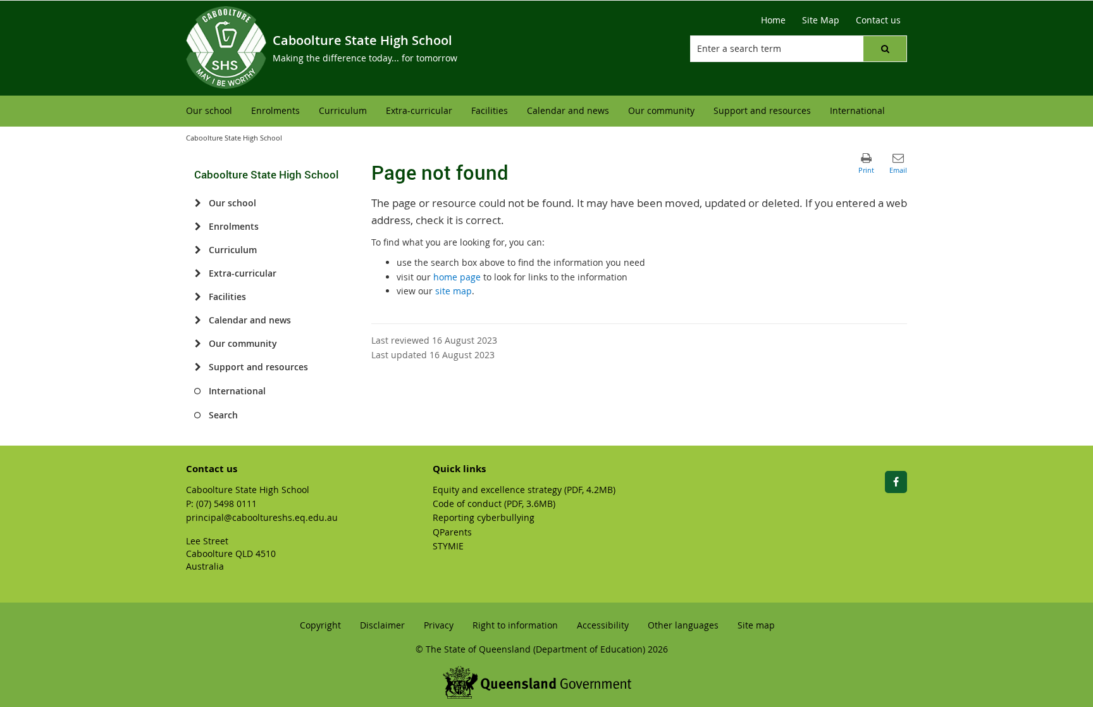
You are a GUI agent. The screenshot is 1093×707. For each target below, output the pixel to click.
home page (457, 277)
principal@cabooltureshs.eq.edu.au (262, 517)
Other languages (683, 625)
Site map (756, 625)
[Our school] (198, 203)
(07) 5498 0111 (226, 503)
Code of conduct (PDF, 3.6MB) (494, 503)
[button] (884, 48)
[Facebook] (896, 482)
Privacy (439, 625)
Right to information (515, 625)
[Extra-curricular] (198, 273)
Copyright (320, 625)
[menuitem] (209, 111)
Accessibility (603, 625)
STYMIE (448, 546)
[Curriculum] (198, 250)
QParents (452, 532)
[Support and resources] (198, 367)
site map (453, 291)
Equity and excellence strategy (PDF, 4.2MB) (524, 490)
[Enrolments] (198, 226)
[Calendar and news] (198, 320)
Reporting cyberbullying (483, 517)
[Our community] (198, 343)
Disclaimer (382, 625)
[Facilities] (198, 296)
